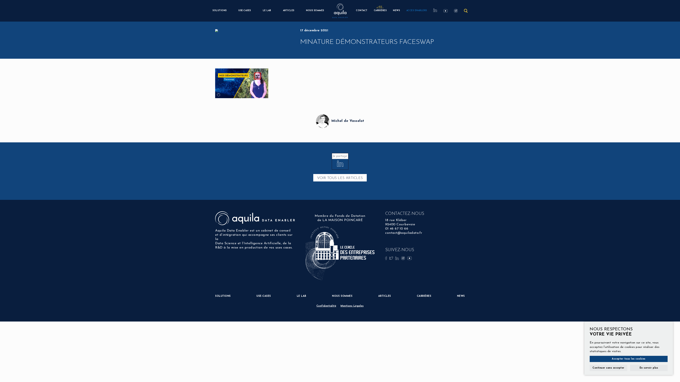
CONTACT (361, 11)
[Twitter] (391, 257)
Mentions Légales (352, 306)
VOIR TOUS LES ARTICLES (340, 178)
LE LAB (267, 11)
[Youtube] (409, 257)
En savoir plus (649, 368)
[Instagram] (403, 257)
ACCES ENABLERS (416, 11)
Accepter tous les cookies (628, 359)
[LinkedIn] (397, 257)
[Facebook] (386, 257)
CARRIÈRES (380, 10)
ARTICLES (288, 11)
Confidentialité (326, 306)
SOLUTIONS (219, 11)
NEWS (396, 11)
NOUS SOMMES (315, 11)
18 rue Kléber (396, 220)
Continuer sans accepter (608, 368)
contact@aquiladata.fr (403, 233)
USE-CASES (244, 11)
